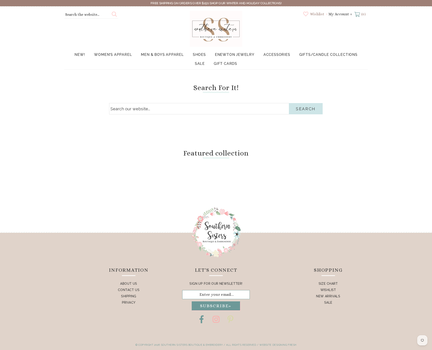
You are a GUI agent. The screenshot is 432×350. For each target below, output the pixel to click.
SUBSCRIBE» (215, 305)
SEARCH (306, 108)
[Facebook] (201, 319)
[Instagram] (216, 319)
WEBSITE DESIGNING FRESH (278, 344)
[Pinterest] (230, 319)
